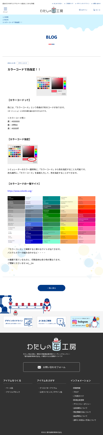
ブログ (76, 392)
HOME (6, 17)
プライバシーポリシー (82, 404)
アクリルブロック (13, 392)
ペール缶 (9, 388)
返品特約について (80, 416)
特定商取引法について (82, 412)
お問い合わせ (96, 3)
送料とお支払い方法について (84, 420)
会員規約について (80, 408)
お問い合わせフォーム (54, 367)
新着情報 (76, 388)
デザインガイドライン (83, 3)
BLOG (6, 20)
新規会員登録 (78, 400)
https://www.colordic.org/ (20, 190)
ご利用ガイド (69, 3)
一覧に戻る (51, 288)
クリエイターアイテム (48, 388)
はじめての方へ (58, 3)
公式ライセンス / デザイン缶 (51, 392)
